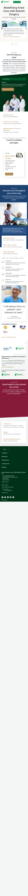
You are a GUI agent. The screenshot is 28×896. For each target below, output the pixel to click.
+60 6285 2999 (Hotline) (9, 487)
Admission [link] (4, 456)
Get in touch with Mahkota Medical (11, 36)
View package (9, 174)
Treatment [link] (4, 453)
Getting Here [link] (5, 460)
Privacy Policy (4, 499)
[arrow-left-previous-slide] (12, 146)
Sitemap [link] (4, 467)
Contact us (6, 492)
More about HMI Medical (7, 367)
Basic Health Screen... (10, 157)
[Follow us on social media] (2, 497)
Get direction (6, 481)
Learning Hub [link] (5, 463)
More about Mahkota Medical (9, 337)
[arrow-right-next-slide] (16, 146)
